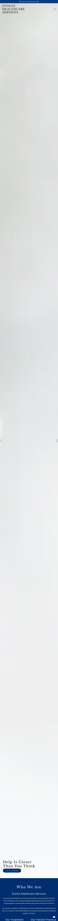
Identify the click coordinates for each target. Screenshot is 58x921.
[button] (54, 9)
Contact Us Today (12, 870)
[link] (13, 12)
